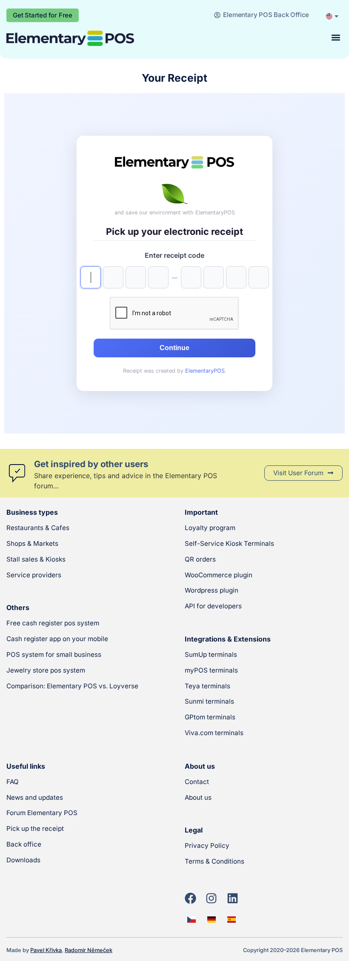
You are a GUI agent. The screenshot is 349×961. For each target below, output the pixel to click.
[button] (336, 38)
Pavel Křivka (46, 950)
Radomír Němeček (88, 950)
